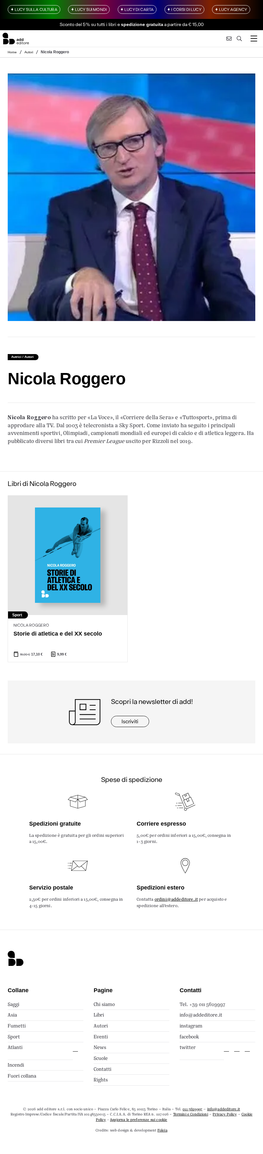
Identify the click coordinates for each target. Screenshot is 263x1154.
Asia (12, 1014)
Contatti (102, 1069)
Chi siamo (104, 1004)
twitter (188, 1047)
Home (12, 52)
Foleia (162, 1130)
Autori (28, 52)
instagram (191, 1025)
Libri (99, 1014)
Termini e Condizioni (190, 1114)
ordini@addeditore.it (176, 899)
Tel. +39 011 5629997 (202, 1004)
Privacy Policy (225, 1114)
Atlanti (15, 1047)
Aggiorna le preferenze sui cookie (138, 1119)
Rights (101, 1079)
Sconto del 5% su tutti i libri (88, 24)
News (100, 1047)
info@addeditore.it (201, 1014)
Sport (14, 1036)
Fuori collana (22, 1075)
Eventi (101, 1036)
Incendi (16, 1065)
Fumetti (17, 1025)
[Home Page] (15, 38)
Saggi (13, 1004)
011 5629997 (192, 1109)
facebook (189, 1036)
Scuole (101, 1058)
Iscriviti (130, 721)
